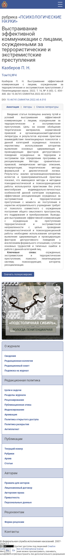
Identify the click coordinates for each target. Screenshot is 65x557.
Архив (8, 458)
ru (7, 550)
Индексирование (14, 409)
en (13, 550)
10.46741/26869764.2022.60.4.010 (26, 99)
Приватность (12, 497)
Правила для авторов (17, 482)
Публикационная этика (18, 404)
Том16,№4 (9, 75)
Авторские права (14, 492)
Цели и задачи (13, 390)
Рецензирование (14, 399)
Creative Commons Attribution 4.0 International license (27, 547)
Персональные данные (18, 502)
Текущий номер (14, 448)
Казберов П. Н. (16, 67)
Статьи (9, 463)
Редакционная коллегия (19, 360)
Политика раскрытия (17, 424)
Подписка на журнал (17, 370)
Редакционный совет (17, 365)
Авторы (27, 107)
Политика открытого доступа (22, 419)
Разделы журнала (15, 395)
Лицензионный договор (18, 487)
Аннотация (12, 107)
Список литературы (47, 107)
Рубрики (9, 453)
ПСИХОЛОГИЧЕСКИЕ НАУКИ (32, 19)
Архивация (11, 414)
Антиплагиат (12, 429)
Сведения (10, 356)
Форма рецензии (14, 522)
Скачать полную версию (18, 274)
